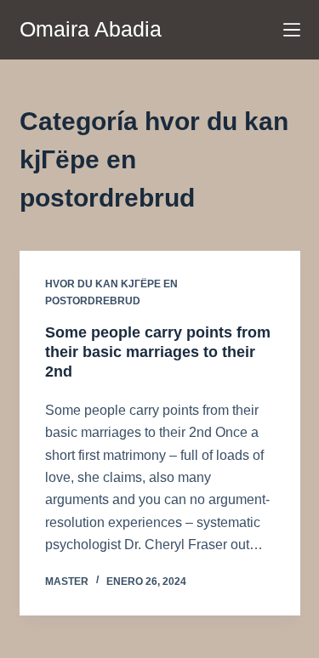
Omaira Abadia (91, 29)
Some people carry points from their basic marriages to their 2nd (158, 352)
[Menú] (291, 29)
